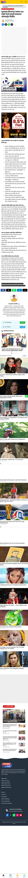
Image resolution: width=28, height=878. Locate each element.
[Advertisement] (14, 41)
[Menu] (26, 2)
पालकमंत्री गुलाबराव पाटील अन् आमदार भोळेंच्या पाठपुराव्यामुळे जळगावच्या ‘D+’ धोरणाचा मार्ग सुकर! (14, 350)
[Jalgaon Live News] (3, 2)
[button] (22, 2)
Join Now (22, 322)
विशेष (6, 6)
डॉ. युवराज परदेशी (9, 20)
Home (4, 6)
